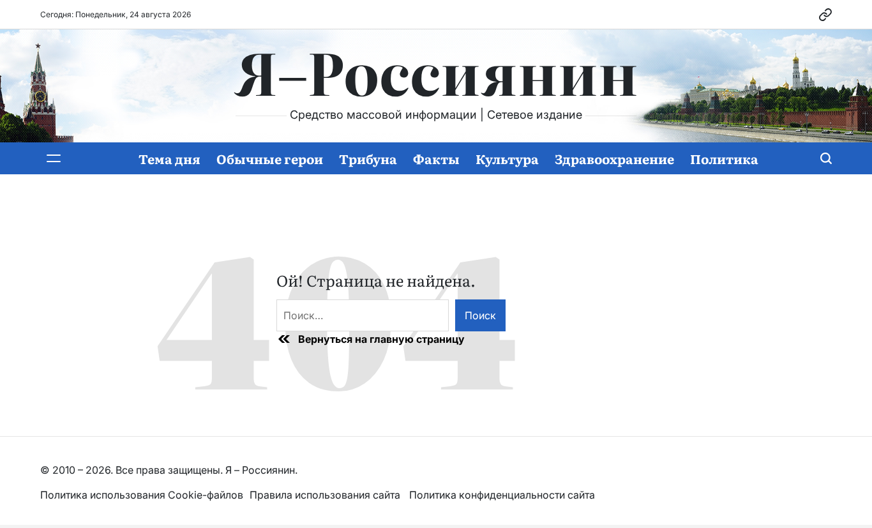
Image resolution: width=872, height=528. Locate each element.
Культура (507, 158)
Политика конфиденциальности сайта (502, 494)
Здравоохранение (614, 158)
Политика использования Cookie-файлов (141, 494)
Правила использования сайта (326, 494)
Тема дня (169, 158)
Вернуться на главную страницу (381, 339)
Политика (724, 158)
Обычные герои (269, 158)
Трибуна (368, 158)
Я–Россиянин (436, 71)
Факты (436, 158)
